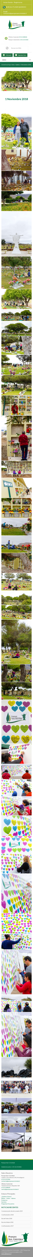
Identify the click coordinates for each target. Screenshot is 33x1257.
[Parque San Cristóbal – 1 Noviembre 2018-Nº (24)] (16, 598)
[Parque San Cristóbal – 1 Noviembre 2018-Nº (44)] (16, 923)
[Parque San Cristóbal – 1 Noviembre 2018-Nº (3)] (16, 160)
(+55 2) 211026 (16, 1167)
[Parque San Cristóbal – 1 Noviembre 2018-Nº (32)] (16, 863)
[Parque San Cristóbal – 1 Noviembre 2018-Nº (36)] (16, 1067)
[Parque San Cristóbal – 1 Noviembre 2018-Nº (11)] (16, 328)
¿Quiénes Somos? (6, 1196)
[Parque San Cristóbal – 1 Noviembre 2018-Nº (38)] (16, 941)
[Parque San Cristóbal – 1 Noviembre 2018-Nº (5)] (16, 201)
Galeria (17, 64)
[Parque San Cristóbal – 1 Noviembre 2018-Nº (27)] (16, 771)
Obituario (8, 55)
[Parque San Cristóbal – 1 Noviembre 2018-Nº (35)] (16, 691)
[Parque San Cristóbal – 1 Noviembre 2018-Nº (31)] (16, 844)
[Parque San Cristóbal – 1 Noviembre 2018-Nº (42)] (16, 1105)
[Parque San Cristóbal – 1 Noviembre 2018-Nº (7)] (16, 272)
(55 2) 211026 (24, 39)
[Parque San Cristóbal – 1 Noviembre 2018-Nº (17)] (16, 488)
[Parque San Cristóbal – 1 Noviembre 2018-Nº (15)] (16, 438)
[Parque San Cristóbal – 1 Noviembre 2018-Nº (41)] (16, 1088)
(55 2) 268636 (23, 37)
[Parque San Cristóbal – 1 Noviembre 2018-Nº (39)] (16, 972)
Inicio (12, 64)
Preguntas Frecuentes (7, 1204)
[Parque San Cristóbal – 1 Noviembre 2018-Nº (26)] (16, 642)
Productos (4, 1200)
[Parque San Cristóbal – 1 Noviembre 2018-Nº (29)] (16, 806)
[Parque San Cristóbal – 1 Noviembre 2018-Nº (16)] (16, 469)
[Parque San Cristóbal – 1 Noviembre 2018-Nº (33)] (16, 893)
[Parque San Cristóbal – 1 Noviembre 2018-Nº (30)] (16, 826)
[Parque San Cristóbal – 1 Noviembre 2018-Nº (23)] (16, 581)
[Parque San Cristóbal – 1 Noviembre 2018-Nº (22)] (16, 563)
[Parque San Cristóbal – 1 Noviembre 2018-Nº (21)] (16, 544)
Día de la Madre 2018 (7, 1222)
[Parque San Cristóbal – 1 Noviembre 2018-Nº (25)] (16, 612)
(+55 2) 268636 (5, 1187)
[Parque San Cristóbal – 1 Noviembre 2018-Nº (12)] (16, 345)
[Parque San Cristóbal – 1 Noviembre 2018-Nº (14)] (16, 385)
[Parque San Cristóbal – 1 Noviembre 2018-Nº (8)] (16, 126)
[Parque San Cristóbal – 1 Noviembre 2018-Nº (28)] (16, 787)
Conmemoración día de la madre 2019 (12, 1211)
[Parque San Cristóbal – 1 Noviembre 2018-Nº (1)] (16, 722)
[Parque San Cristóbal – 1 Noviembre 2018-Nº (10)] (16, 315)
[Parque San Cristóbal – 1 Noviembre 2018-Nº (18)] (16, 508)
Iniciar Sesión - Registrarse (12, 2)
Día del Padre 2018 (6, 1218)
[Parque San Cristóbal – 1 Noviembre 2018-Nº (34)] (16, 673)
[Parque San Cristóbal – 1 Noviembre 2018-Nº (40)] (16, 1034)
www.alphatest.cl (6, 1254)
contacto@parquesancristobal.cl (10, 1181)
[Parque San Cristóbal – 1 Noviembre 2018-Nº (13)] (16, 365)
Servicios (4, 1202)
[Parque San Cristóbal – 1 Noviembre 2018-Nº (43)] (16, 1003)
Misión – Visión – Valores (8, 1198)
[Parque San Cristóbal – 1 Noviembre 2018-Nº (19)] (16, 405)
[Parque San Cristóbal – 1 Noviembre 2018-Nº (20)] (16, 526)
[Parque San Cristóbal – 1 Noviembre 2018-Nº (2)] (16, 754)
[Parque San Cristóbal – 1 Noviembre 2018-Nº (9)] (16, 299)
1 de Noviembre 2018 (7, 1215)
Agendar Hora (22, 55)
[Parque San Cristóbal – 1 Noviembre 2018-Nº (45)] (16, 1123)
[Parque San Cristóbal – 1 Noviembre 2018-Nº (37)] (16, 1142)
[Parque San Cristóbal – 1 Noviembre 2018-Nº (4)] (16, 181)
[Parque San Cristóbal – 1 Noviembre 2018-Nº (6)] (16, 233)
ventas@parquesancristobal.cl (10, 1189)
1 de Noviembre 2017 (7, 1226)
